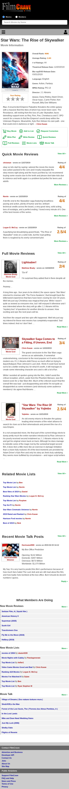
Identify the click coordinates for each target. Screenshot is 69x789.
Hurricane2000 (10, 557)
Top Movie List (9, 483)
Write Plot (11, 137)
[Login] (66, 33)
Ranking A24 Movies (11, 672)
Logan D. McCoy (10, 227)
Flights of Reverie (9, 732)
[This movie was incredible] (23, 99)
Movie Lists (32, 143)
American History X (10, 616)
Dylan (26, 677)
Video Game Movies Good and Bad (17, 667)
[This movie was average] (14, 99)
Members (22, 17)
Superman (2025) (9, 621)
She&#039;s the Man (11, 704)
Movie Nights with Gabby (13, 658)
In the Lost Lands (9, 714)
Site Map (5, 766)
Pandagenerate (33, 658)
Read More (61, 327)
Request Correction (49, 131)
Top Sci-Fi (7, 505)
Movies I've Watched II (11, 677)
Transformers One (10, 630)
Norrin (6, 196)
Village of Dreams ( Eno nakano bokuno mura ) (22, 699)
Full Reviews (13, 143)
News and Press (9, 781)
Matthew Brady (10, 274)
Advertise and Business (12, 752)
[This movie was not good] (12, 99)
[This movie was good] (19, 99)
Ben (21, 483)
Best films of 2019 (11, 492)
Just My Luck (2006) (10, 723)
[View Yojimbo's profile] (10, 404)
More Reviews (60, 185)
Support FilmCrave (10, 775)
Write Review (28, 137)
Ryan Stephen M (25, 686)
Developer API (8, 755)
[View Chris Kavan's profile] (10, 338)
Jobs (4, 761)
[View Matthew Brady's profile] (10, 262)
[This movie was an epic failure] (7, 99)
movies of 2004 (8, 653)
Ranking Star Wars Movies (14, 496)
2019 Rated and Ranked (13, 514)
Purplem (22, 501)
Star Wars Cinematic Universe (16, 510)
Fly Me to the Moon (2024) (13, 635)
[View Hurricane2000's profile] (10, 545)
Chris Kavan (42, 124)
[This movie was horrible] (9, 99)
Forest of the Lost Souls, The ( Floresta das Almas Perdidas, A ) (30, 709)
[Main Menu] (3, 33)
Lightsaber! (29, 262)
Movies (9, 17)
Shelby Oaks (7, 728)
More (64, 607)
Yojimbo (10, 417)
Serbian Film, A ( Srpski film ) (14, 611)
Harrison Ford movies (13, 518)
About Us (6, 764)
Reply (63, 581)
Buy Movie (11, 131)
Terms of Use (7, 784)
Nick (19, 523)
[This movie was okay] (16, 99)
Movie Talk (49, 143)
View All (61, 154)
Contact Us (7, 758)
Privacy (5, 787)
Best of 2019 (8, 523)
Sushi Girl (6, 626)
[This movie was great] (21, 99)
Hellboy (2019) (8, 640)
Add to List (29, 131)
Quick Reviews (49, 137)
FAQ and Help (8, 778)
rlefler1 (21, 662)
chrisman (7, 163)
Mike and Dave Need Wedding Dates (17, 718)
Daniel (24, 492)
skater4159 (22, 653)
